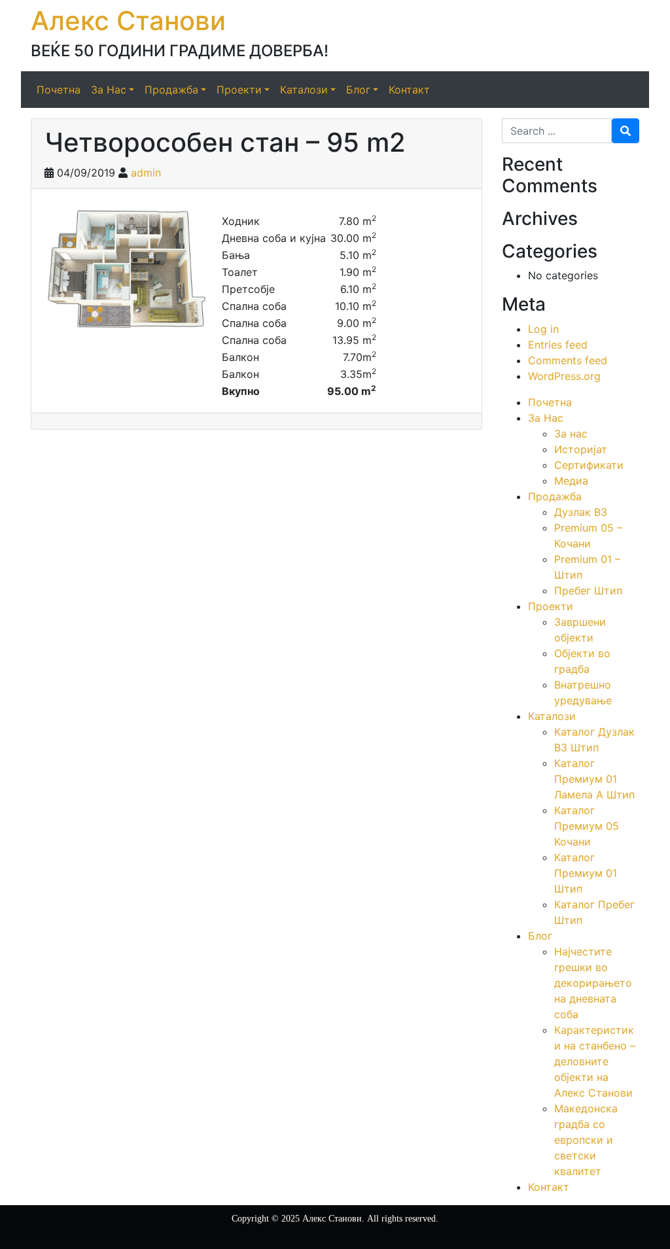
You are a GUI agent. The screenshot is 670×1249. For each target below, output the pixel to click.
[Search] (625, 130)
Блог (540, 935)
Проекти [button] (239, 89)
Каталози (552, 716)
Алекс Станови (128, 21)
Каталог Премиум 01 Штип (585, 873)
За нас (571, 433)
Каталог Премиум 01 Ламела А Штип (594, 779)
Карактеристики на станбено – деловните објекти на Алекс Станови (594, 1061)
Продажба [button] (171, 89)
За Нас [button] (108, 89)
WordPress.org (564, 376)
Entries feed (558, 344)
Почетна (58, 89)
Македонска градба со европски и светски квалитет (586, 1140)
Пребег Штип (588, 590)
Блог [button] (358, 89)
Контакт (409, 89)
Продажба (555, 496)
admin (146, 172)
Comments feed (567, 360)
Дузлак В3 (580, 512)
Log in (543, 328)
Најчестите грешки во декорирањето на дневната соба (593, 983)
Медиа (571, 480)
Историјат (580, 449)
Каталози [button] (304, 89)
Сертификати (589, 464)
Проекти (550, 606)
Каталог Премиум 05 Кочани (586, 826)
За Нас (545, 417)
